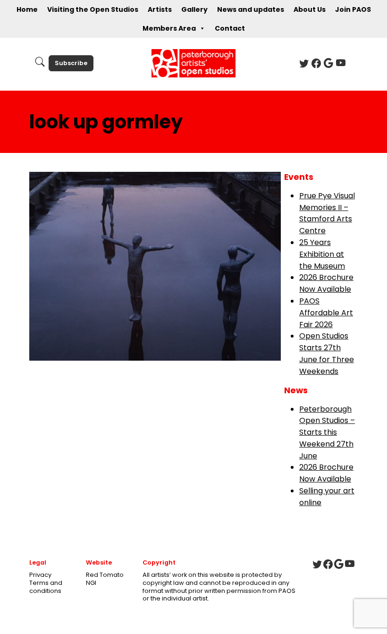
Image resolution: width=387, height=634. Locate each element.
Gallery (194, 9)
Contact (230, 28)
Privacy (40, 575)
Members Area (169, 28)
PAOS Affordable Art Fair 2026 (326, 313)
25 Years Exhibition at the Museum (322, 254)
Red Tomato (105, 575)
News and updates (250, 9)
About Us (310, 9)
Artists (160, 9)
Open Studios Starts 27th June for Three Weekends (326, 353)
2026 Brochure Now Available (326, 283)
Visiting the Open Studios (92, 9)
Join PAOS (353, 9)
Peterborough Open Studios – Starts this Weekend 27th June (327, 432)
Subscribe (71, 63)
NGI (91, 583)
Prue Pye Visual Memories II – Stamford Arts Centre (327, 213)
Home (27, 9)
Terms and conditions (45, 587)
